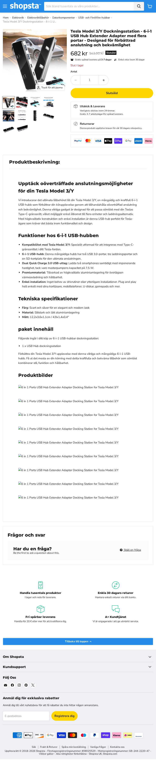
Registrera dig (64, 716)
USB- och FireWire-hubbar (94, 17)
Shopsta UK (95, 754)
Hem (6, 17)
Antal (74, 71)
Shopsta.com (110, 754)
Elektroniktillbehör (38, 17)
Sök (34, 747)
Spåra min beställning (74, 747)
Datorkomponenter (63, 17)
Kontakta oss (117, 747)
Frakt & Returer (48, 747)
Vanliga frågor (98, 747)
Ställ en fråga (132, 550)
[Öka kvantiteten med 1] (104, 80)
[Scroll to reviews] (112, 50)
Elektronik (18, 17)
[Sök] (139, 6)
